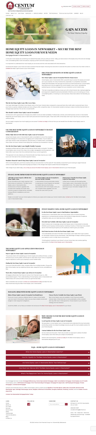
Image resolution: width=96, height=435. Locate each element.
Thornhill (55, 387)
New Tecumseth (70, 387)
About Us (14, 13)
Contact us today (42, 121)
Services (28, 13)
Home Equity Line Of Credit (79, 381)
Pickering (65, 389)
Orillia (64, 387)
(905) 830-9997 (67, 6)
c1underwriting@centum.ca (78, 409)
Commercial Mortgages (19, 384)
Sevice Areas (9, 410)
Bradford (50, 387)
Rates (46, 13)
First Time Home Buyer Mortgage (40, 382)
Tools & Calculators (66, 13)
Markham (59, 389)
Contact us (9, 68)
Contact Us (9, 15)
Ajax (14, 389)
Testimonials (53, 13)
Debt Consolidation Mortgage (62, 381)
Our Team (21, 13)
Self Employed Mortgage (72, 382)
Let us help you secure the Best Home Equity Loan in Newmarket (41, 167)
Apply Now (85, 6)
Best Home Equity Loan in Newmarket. (61, 242)
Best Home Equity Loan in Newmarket (52, 305)
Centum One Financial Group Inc (43, 422)
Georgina (54, 389)
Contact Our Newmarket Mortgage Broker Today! (19, 394)
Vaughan (35, 389)
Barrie (60, 387)
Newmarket (9, 389)
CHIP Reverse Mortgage (23, 382)
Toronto (71, 389)
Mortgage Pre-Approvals (57, 382)
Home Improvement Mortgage (45, 381)
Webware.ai (63, 422)
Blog (81, 13)
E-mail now (76, 6)
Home (7, 13)
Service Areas (38, 13)
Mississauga (24, 389)
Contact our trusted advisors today (32, 281)
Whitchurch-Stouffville (44, 389)
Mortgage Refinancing (29, 381)
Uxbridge (18, 389)
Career (76, 13)
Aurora (30, 389)
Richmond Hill (80, 387)
